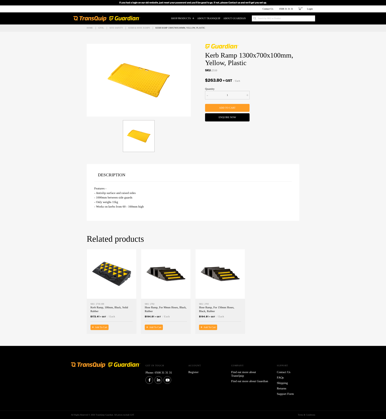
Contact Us (268, 9)
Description (111, 174)
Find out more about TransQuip (243, 373)
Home (90, 28)
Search (255, 18)
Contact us (234, 2)
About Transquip (208, 18)
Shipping (282, 383)
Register (193, 372)
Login (310, 9)
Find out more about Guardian (249, 381)
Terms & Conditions (306, 415)
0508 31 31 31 (286, 9)
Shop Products (181, 18)
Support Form (285, 393)
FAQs (280, 377)
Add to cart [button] (101, 327)
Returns (281, 388)
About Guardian (234, 18)
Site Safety (116, 28)
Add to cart (227, 107)
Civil (101, 28)
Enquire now (227, 117)
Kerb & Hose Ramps (139, 28)
